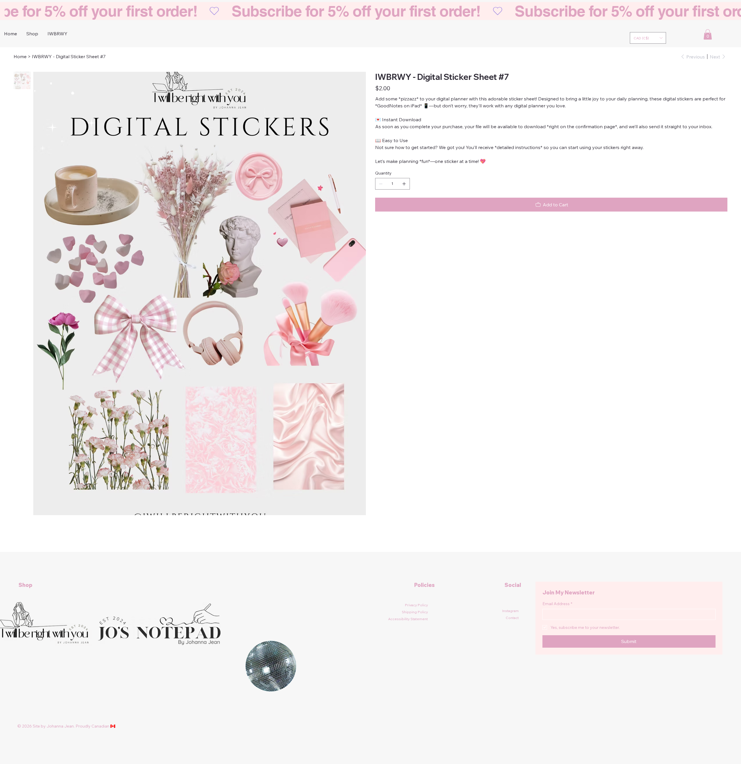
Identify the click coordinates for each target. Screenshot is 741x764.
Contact (512, 618)
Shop (25, 585)
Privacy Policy (416, 605)
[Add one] (404, 184)
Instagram (510, 611)
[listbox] (648, 38)
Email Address (557, 603)
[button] (648, 38)
